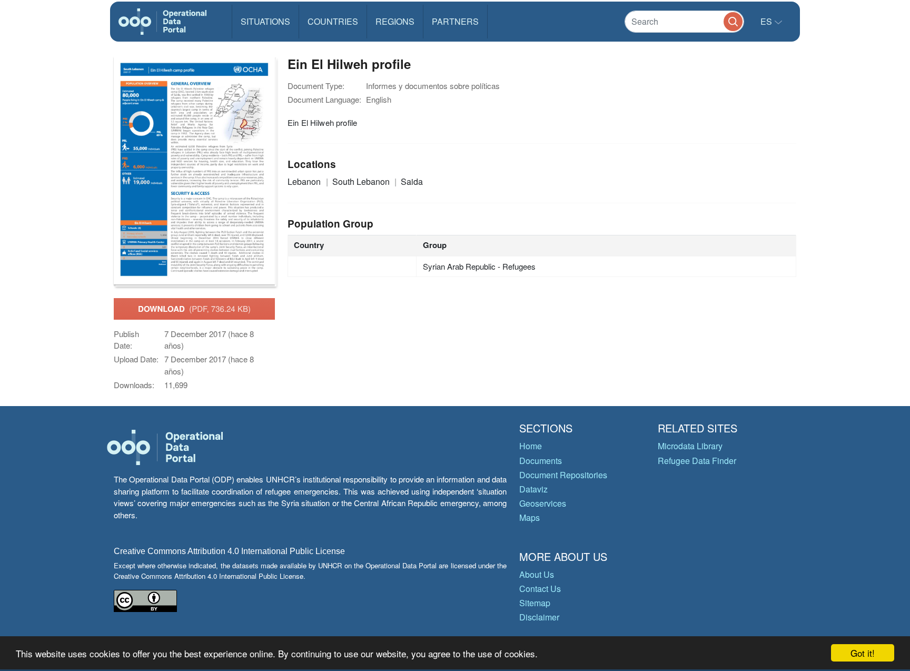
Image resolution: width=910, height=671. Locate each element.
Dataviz (533, 489)
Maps (529, 517)
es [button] (767, 21)
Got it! (862, 652)
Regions (394, 21)
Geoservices (542, 503)
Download (194, 308)
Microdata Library (690, 446)
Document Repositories (563, 475)
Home (530, 446)
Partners (455, 21)
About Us (536, 574)
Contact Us (540, 589)
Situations (265, 21)
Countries (333, 21)
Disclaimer (539, 617)
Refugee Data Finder (697, 461)
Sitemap (534, 603)
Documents (540, 461)
